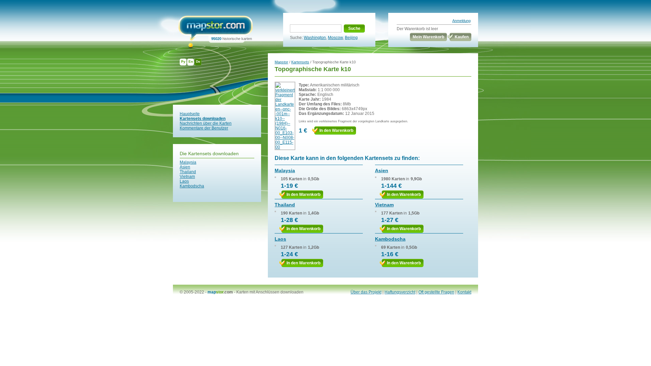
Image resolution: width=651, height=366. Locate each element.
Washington (315, 37)
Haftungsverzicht (399, 292)
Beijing (351, 37)
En (191, 61)
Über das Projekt (366, 292)
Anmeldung (461, 21)
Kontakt (464, 292)
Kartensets (300, 62)
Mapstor (281, 62)
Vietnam (187, 176)
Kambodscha (192, 186)
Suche (354, 28)
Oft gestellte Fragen (436, 292)
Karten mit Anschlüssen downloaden (269, 292)
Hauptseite (190, 113)
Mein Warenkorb (428, 37)
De (198, 61)
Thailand (188, 171)
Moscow (335, 37)
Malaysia (188, 162)
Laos (184, 181)
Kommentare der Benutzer (204, 128)
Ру (183, 61)
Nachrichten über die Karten (206, 123)
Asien (185, 167)
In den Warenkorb (336, 130)
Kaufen (462, 37)
